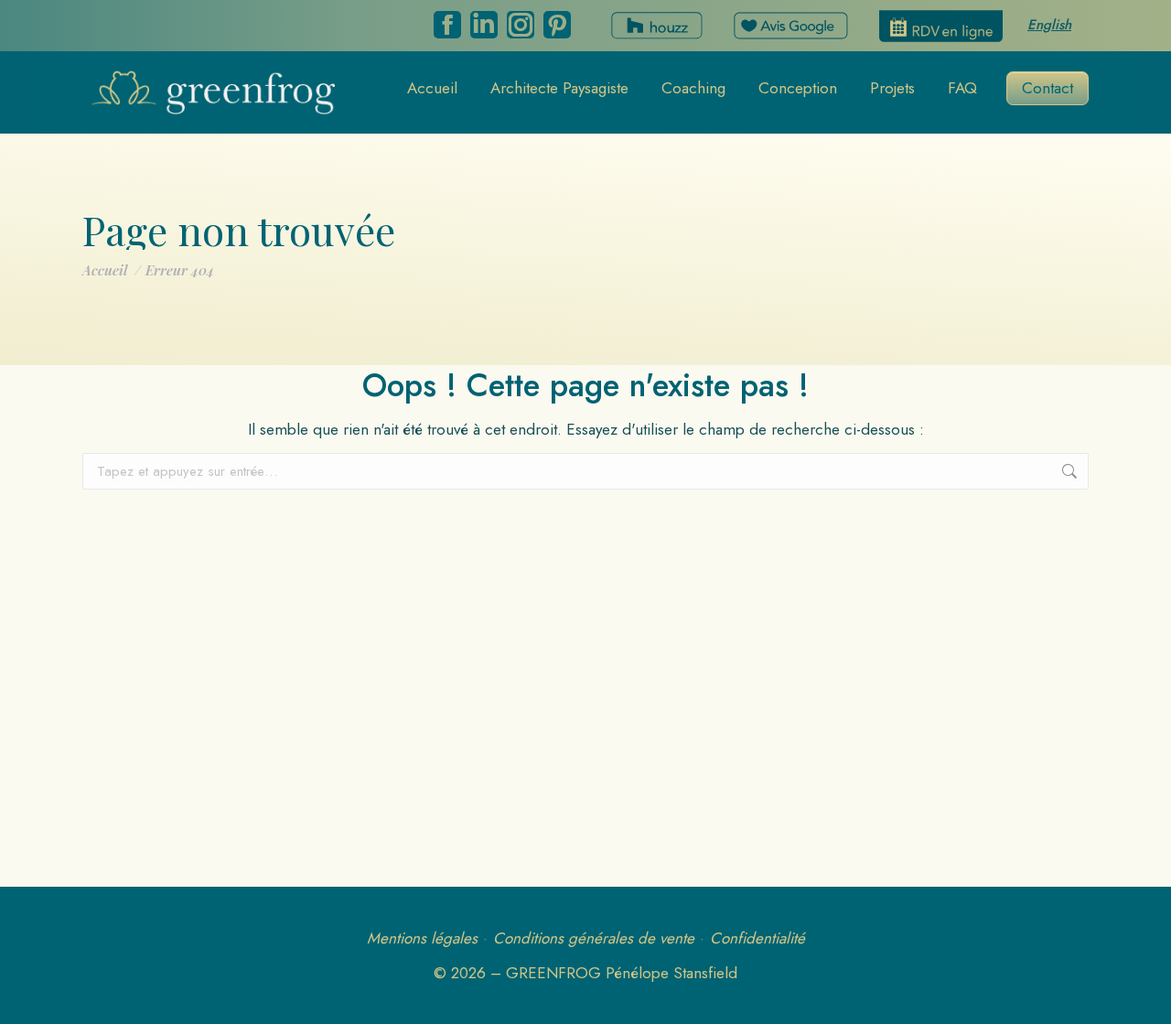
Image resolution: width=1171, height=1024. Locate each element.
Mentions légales (422, 938)
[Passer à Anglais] (1049, 26)
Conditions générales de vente (593, 938)
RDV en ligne (941, 26)
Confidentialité (757, 938)
